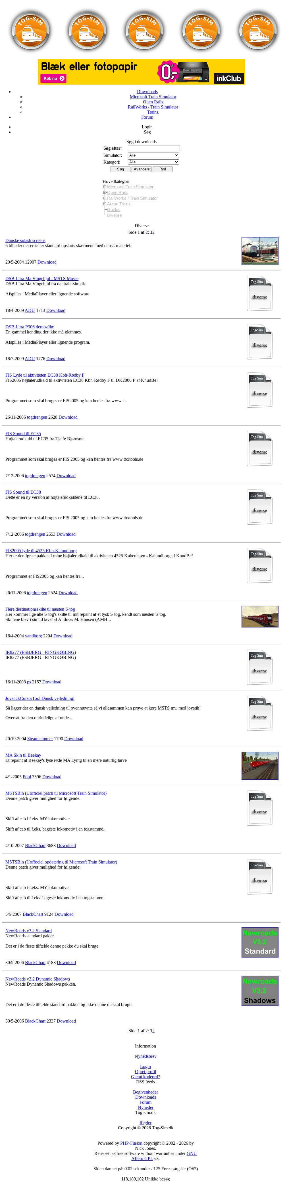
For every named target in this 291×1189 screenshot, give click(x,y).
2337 (51, 1021)
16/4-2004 (14, 635)
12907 (30, 262)
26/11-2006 (15, 417)
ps (29, 681)
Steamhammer (40, 738)
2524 (52, 592)
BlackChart (35, 845)
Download (47, 262)
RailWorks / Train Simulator (153, 107)
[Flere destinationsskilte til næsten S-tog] (260, 625)
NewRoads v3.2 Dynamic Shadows (37, 979)
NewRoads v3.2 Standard (28, 930)
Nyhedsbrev (146, 1056)
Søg (147, 132)
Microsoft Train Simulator (153, 96)
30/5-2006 (14, 962)
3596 (36, 776)
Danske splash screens (25, 240)
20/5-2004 (14, 262)
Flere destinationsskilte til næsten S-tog (40, 609)
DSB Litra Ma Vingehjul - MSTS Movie (41, 278)
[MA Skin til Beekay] (260, 778)
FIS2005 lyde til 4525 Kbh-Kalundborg (41, 550)
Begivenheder (145, 1092)
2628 (52, 417)
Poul (27, 776)
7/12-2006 (14, 475)
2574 (50, 475)
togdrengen (37, 417)
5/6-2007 (13, 914)
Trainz (153, 112)
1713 (40, 310)
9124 (48, 914)
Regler (145, 1122)
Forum (147, 117)
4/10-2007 (14, 845)
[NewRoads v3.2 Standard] (260, 956)
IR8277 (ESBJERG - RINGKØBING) (40, 652)
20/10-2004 (15, 738)
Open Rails (153, 101)
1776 (40, 358)
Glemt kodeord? (145, 1076)
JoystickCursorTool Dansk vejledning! (39, 698)
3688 (51, 845)
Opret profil (145, 1071)
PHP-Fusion (131, 1143)
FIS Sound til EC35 (23, 433)
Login (147, 126)
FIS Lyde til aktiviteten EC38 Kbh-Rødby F (44, 375)
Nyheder (145, 1107)
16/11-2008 (15, 681)
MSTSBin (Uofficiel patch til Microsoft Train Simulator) (56, 793)
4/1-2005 (13, 776)
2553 (50, 534)
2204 (47, 635)
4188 (51, 962)
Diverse (114, 215)
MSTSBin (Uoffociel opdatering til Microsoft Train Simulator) (61, 862)
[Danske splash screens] (260, 263)
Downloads (147, 91)
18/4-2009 (14, 310)
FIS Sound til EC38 (23, 492)
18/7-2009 (14, 358)
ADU (30, 310)
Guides (113, 209)
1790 (58, 738)
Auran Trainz (119, 203)
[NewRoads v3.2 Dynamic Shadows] (260, 1004)
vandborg (33, 635)
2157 (36, 681)
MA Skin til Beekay (23, 755)
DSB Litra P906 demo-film (29, 326)
